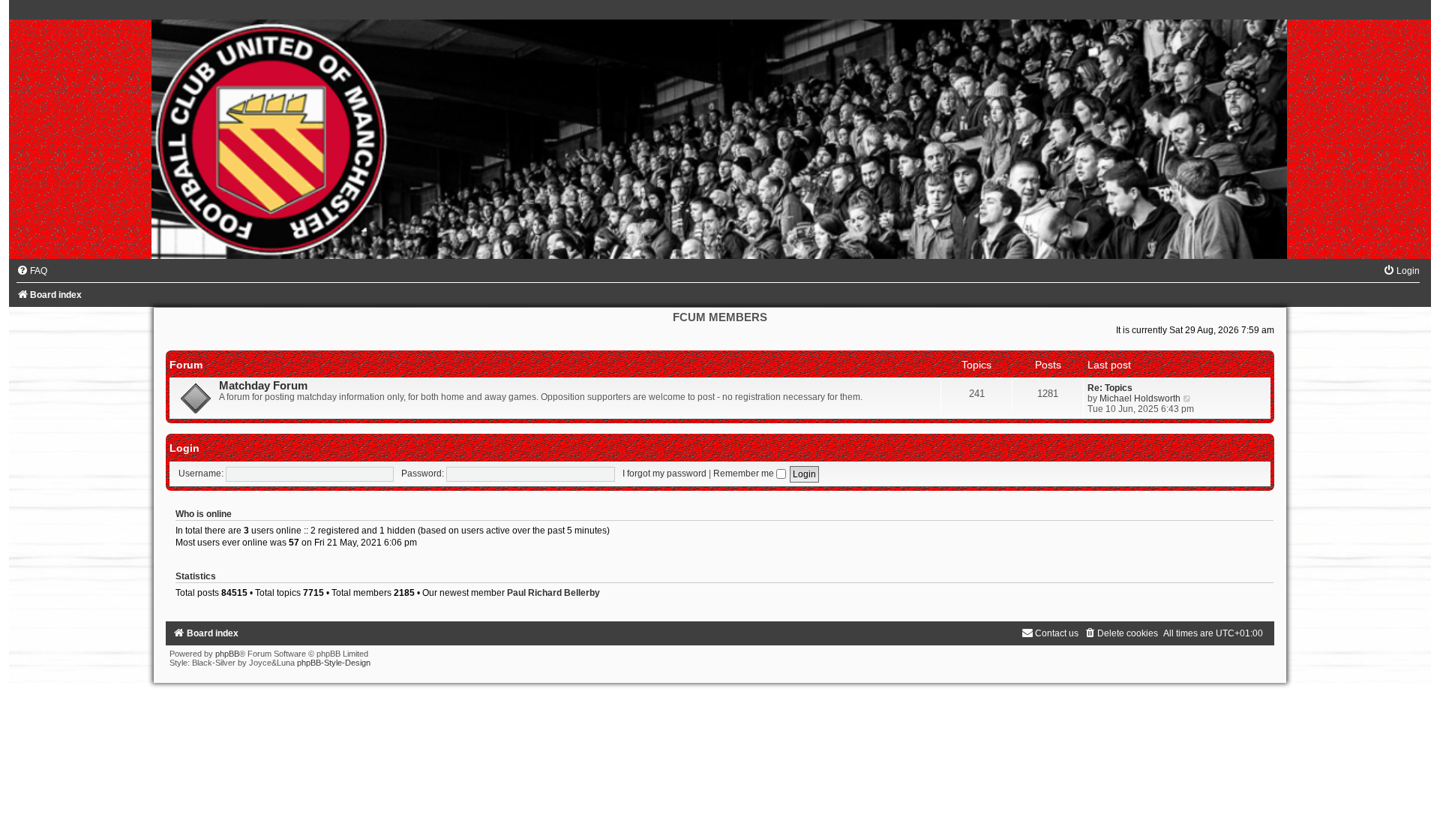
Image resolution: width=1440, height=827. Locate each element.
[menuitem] (31, 271)
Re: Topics (1110, 388)
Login (185, 448)
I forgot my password (664, 473)
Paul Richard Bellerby (553, 593)
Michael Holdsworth (1140, 398)
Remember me (744, 473)
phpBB (227, 653)
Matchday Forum (263, 386)
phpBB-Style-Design (333, 662)
